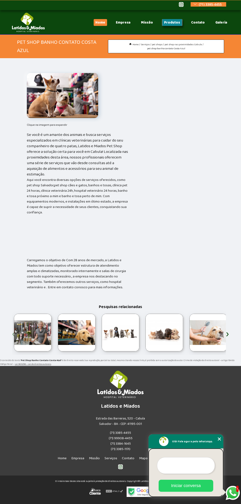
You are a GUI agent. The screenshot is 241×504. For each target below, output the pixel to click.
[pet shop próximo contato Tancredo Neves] (33, 332)
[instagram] (181, 5)
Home (100, 22)
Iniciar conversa (186, 485)
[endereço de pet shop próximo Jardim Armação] (120, 332)
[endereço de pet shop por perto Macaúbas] (77, 332)
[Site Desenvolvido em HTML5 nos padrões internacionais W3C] (114, 492)
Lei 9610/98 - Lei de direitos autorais (33, 364)
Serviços (110, 458)
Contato (198, 22)
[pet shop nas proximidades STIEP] (164, 332)
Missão (147, 22)
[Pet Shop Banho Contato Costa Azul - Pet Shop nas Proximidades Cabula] (62, 95)
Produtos (172, 22)
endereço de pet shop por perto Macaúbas (54, 332)
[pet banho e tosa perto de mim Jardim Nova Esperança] (208, 332)
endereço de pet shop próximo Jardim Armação (101, 332)
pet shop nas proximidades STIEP (144, 332)
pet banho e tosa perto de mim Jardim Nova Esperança (188, 332)
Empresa (123, 22)
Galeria (221, 22)
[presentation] (13, 333)
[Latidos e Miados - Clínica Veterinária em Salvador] (28, 31)
